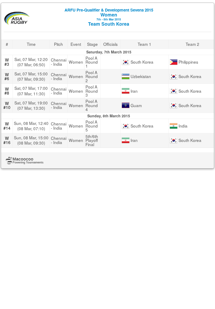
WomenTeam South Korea (108, 17)
